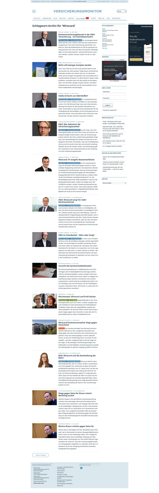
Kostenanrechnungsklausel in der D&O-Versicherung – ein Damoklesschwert (76, 35)
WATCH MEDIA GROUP (80, 1)
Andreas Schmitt (63, 157)
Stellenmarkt (82, 18)
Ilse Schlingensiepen (65, 391)
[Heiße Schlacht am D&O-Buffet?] (44, 100)
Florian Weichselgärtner (66, 122)
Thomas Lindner (63, 32)
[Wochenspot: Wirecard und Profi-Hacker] (44, 301)
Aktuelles (37, 18)
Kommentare (47, 18)
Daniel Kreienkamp (64, 197)
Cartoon (71, 18)
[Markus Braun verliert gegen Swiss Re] (44, 430)
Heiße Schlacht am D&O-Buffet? (73, 96)
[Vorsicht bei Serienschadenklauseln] (44, 270)
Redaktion (61, 294)
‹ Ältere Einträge (40, 455)
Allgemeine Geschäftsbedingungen (40, 473)
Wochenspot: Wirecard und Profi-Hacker (77, 296)
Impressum (60, 472)
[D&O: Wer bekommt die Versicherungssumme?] (44, 128)
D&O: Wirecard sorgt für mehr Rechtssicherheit (72, 201)
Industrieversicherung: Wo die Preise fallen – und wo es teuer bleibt (113, 169)
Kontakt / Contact (62, 474)
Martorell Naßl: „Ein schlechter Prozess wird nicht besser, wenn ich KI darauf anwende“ (113, 128)
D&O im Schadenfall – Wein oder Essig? (76, 235)
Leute (55, 18)
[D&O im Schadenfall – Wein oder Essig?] (44, 239)
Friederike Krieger (64, 263)
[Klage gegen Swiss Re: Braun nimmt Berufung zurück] (44, 397)
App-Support (61, 470)
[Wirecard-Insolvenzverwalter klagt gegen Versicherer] (44, 327)
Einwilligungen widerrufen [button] (64, 483)
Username (106, 91)
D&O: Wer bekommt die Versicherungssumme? (69, 125)
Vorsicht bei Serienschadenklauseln (75, 266)
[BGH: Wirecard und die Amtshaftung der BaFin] (44, 360)
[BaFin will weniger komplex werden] (44, 69)
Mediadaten (116, 18)
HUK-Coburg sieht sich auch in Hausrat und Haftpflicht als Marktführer (113, 136)
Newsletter (115, 1)
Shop (108, 18)
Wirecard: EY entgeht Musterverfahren (76, 159)
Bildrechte (60, 485)
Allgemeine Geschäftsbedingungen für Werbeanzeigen (41, 469)
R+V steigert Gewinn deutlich (112, 146)
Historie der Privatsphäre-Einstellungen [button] (64, 480)
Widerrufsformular (39, 483)
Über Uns (101, 18)
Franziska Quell (63, 353)
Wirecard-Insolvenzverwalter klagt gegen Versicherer (77, 323)
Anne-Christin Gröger (65, 62)
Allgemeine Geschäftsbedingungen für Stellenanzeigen (41, 478)
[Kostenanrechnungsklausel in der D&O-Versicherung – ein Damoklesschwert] (44, 38)
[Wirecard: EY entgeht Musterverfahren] (44, 164)
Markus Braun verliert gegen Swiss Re (76, 426)
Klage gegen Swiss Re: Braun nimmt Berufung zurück (75, 394)
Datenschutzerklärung (40, 481)
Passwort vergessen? (110, 110)
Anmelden (123, 1)
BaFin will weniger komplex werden (75, 65)
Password (106, 98)
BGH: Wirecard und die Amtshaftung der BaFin (77, 356)
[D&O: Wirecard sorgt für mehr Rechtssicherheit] (44, 204)
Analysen (62, 18)
